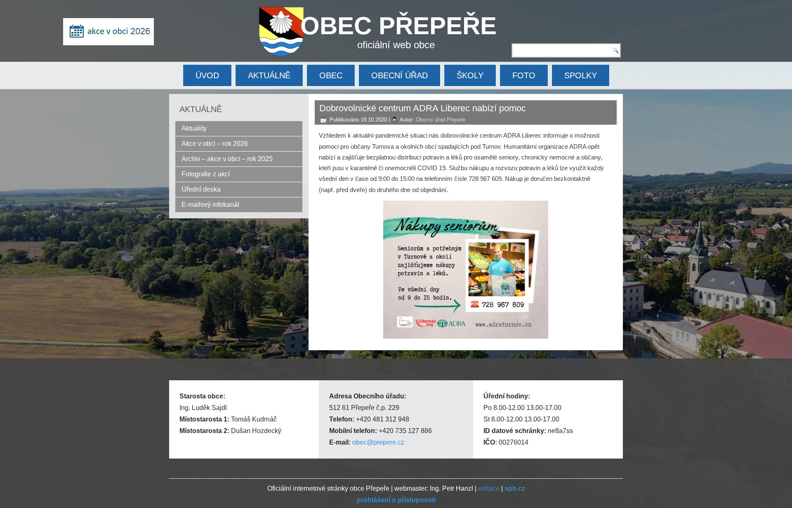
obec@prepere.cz (378, 442)
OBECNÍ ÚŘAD (399, 75)
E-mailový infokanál (210, 204)
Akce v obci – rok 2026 (215, 143)
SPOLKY (580, 75)
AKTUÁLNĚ (269, 75)
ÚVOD (207, 75)
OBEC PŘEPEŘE (398, 26)
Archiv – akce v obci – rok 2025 (227, 158)
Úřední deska (201, 189)
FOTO (523, 75)
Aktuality (194, 128)
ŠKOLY (470, 75)
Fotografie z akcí (206, 174)
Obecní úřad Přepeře (440, 120)
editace (489, 488)
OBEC (330, 75)
